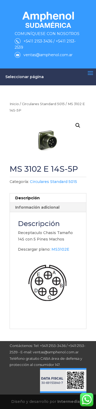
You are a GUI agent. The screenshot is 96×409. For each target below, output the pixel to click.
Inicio (14, 104)
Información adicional (37, 207)
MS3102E (60, 249)
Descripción (27, 198)
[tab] (48, 198)
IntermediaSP (71, 401)
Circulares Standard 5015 (43, 104)
